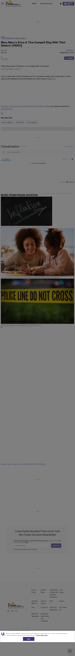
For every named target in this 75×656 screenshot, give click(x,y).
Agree (28, 639)
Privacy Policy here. (42, 635)
